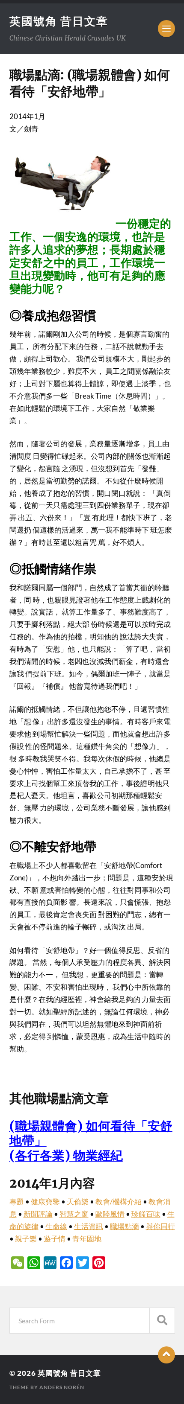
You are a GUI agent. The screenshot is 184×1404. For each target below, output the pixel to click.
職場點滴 (124, 1226)
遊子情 (54, 1238)
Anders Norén (61, 1387)
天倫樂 (78, 1201)
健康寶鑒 (45, 1201)
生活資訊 (88, 1226)
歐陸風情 (110, 1213)
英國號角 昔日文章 (58, 21)
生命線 (56, 1226)
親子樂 (26, 1238)
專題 (16, 1201)
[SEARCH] (162, 1321)
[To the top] (166, 1354)
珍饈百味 (145, 1213)
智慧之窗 (74, 1213)
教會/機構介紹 (118, 1201)
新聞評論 (38, 1213)
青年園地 (86, 1238)
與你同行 (160, 1226)
